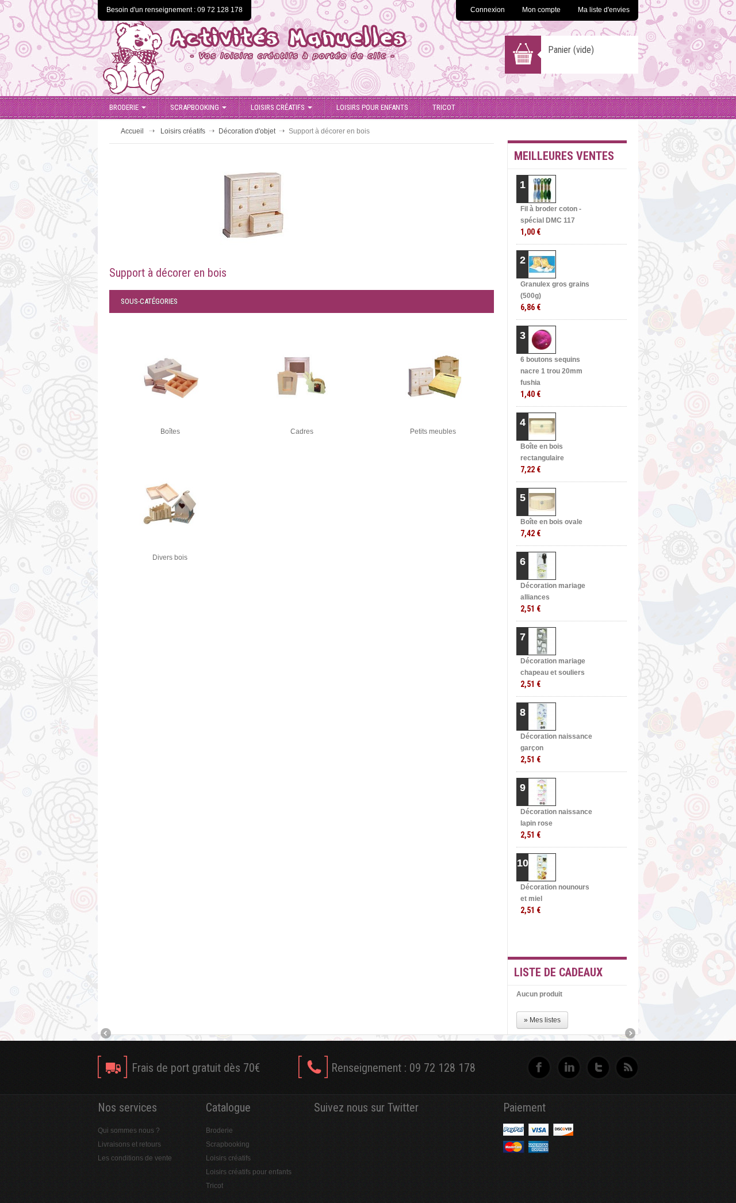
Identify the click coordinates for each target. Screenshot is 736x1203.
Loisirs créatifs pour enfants (249, 1172)
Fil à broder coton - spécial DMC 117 (550, 220)
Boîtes (170, 431)
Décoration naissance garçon (556, 748)
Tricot (443, 107)
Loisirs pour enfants (372, 107)
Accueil (132, 131)
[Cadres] (301, 376)
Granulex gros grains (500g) (554, 296)
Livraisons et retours (129, 1144)
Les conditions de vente (135, 1158)
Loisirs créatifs (278, 107)
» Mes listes (542, 1020)
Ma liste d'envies (604, 10)
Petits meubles (433, 431)
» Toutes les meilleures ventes (581, 937)
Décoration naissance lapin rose (556, 823)
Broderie (124, 107)
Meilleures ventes (564, 156)
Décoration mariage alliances (552, 597)
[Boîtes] (170, 376)
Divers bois (169, 557)
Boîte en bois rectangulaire (542, 458)
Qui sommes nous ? (129, 1130)
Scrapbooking (194, 107)
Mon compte (541, 10)
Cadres (301, 431)
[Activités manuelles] (283, 58)
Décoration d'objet (246, 131)
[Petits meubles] (433, 376)
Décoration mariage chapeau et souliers (552, 673)
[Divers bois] (170, 503)
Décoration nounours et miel (554, 899)
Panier (571, 49)
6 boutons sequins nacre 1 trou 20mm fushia (551, 377)
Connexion (487, 10)
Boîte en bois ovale (551, 528)
